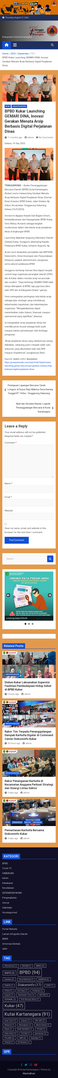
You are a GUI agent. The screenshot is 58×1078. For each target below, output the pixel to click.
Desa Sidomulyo (26, 979)
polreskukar (40, 1033)
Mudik (8, 1029)
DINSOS (8, 986)
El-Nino (8, 991)
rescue (27, 822)
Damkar (9, 979)
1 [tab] (25, 624)
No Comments (46, 137)
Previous (8, 595)
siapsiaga (37, 822)
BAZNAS (26, 966)
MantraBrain (29, 1073)
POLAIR (41, 1029)
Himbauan (37, 991)
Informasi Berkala (11, 943)
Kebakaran (17, 822)
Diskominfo (29, 985)
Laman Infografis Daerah (15, 934)
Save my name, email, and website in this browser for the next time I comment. (25, 530)
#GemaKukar (10, 966)
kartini (5, 878)
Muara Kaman (42, 1025)
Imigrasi (8, 995)
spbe (4, 948)
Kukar (13, 1005)
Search (50, 559)
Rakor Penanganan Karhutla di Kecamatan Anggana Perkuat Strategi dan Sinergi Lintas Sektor (29, 784)
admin (31, 137)
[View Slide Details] (29, 596)
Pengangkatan (9, 897)
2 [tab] (29, 624)
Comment (11, 442)
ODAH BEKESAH (24, 1029)
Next (49, 595)
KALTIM (43, 995)
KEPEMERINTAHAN (12, 892)
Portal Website (9, 929)
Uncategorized (19, 106)
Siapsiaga (36, 1038)
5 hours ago (13, 694)
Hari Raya (22, 991)
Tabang (8, 1042)
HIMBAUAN (8, 873)
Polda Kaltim (10, 1033)
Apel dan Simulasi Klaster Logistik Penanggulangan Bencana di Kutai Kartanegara (33, 407)
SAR (22, 1038)
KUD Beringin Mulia (30, 999)
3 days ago (13, 792)
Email (8, 497)
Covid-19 (6, 868)
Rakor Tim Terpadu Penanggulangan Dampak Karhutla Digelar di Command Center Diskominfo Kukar (29, 735)
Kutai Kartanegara (27, 1014)
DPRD (49, 986)
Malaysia (9, 1025)
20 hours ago (14, 743)
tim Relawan (24, 1042)
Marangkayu (25, 1025)
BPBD (7, 106)
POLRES (25, 1033)
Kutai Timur (10, 1021)
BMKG (40, 966)
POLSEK (9, 1038)
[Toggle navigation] (15, 44)
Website (9, 510)
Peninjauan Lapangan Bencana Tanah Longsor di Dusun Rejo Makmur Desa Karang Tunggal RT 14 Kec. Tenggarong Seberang (30, 389)
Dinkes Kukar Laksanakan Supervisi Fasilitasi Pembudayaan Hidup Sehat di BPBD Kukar (28, 686)
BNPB (5, 938)
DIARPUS (43, 979)
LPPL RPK (40, 1021)
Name (8, 483)
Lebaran (25, 1021)
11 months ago (15, 137)
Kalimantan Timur (26, 995)
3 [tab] (32, 624)
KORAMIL (10, 999)
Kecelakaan (8, 887)
